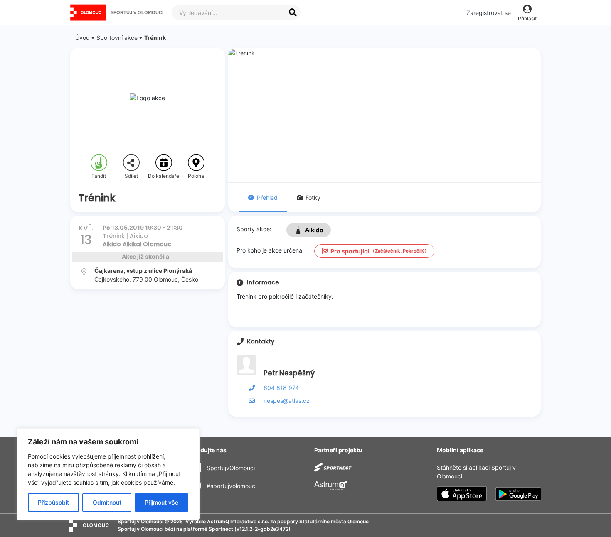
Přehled (267, 197)
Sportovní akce (117, 37)
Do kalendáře (163, 176)
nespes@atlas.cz (287, 400)
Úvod (82, 37)
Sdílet (131, 176)
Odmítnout (107, 502)
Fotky (313, 197)
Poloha (196, 176)
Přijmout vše (161, 502)
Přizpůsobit (53, 502)
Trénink (155, 37)
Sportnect (221, 529)
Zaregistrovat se (488, 12)
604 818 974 (281, 387)
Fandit (98, 176)
